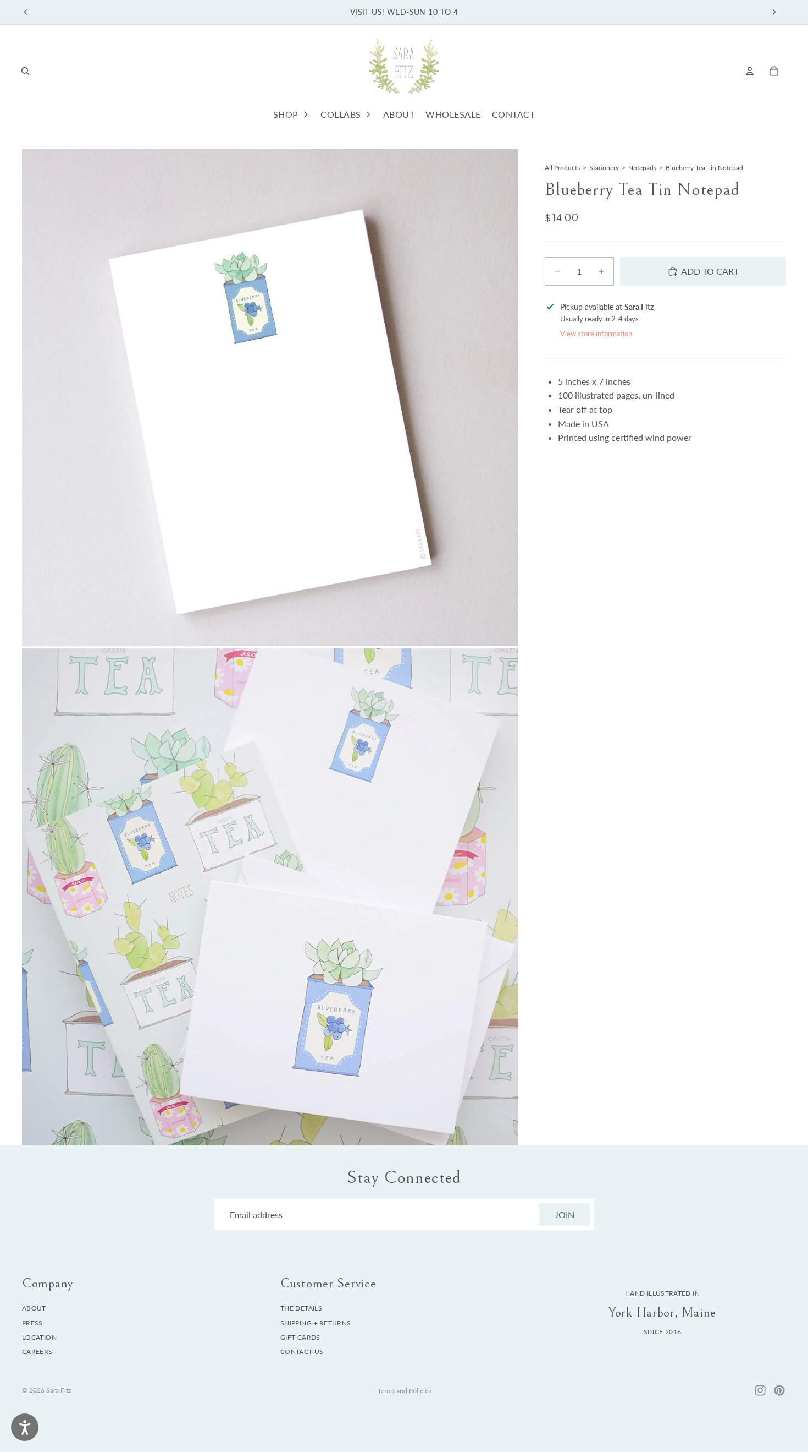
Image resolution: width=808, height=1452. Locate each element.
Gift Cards (300, 1337)
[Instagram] (760, 1390)
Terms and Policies (404, 1391)
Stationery (604, 167)
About (34, 1308)
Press (32, 1323)
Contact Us (302, 1352)
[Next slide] (774, 12)
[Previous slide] (26, 12)
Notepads (642, 167)
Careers (37, 1352)
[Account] (750, 71)
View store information (596, 333)
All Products (562, 167)
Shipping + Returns (315, 1323)
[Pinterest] (779, 1390)
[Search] (25, 71)
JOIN (564, 1214)
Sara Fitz (58, 1390)
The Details (301, 1308)
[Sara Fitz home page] (404, 70)
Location (39, 1337)
